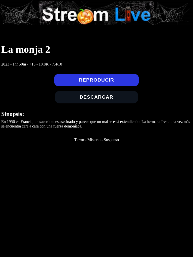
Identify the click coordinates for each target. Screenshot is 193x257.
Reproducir (96, 80)
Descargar (96, 97)
